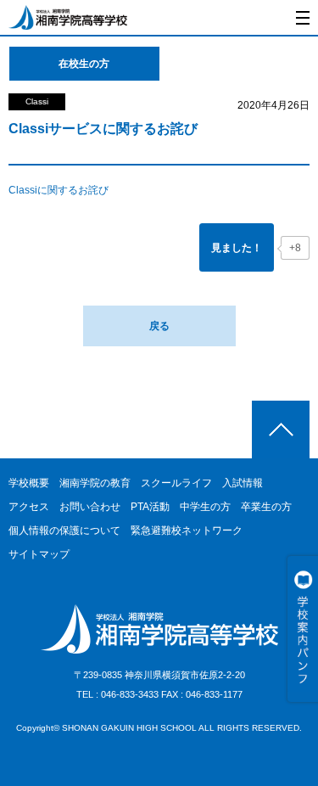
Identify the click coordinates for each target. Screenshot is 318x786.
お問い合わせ (89, 507)
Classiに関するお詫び (58, 190)
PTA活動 (150, 507)
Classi (36, 101)
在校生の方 (84, 64)
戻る (159, 326)
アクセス (28, 507)
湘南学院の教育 (95, 483)
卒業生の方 (266, 507)
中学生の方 (205, 507)
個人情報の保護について (64, 530)
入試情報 (242, 483)
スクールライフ (176, 483)
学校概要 (28, 483)
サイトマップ (39, 554)
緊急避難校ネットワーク (187, 530)
